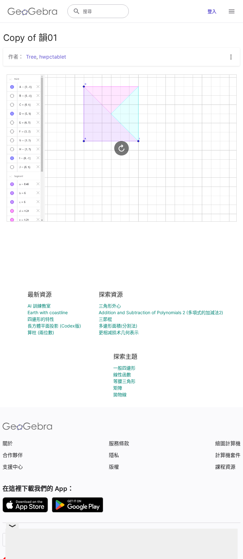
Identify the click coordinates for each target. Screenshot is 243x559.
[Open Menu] (231, 11)
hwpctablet (52, 57)
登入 (212, 11)
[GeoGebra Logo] (32, 11)
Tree (31, 57)
